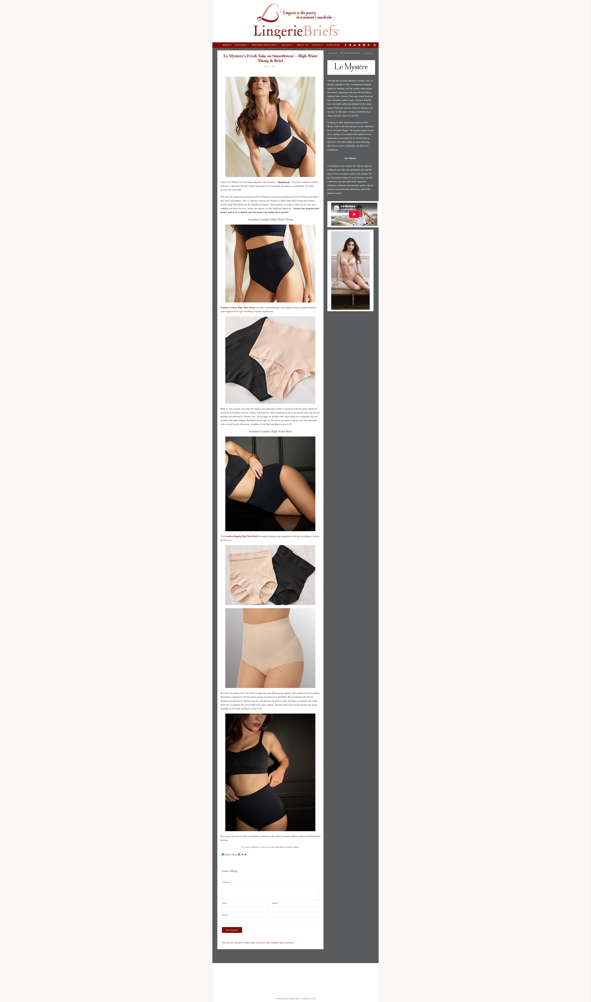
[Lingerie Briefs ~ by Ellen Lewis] (295, 20)
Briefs (227, 45)
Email (275, 903)
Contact (317, 45)
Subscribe (333, 45)
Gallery (286, 45)
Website (225, 914)
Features (241, 45)
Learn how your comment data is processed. (275, 942)
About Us (303, 45)
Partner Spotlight (264, 45)
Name (225, 903)
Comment (227, 882)
